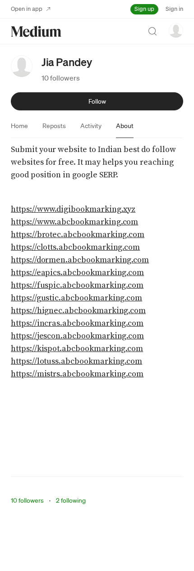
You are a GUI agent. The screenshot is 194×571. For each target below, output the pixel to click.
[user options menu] (176, 30)
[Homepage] (36, 31)
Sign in (174, 9)
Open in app (26, 9)
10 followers (61, 77)
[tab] (19, 125)
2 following (71, 500)
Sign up (144, 9)
